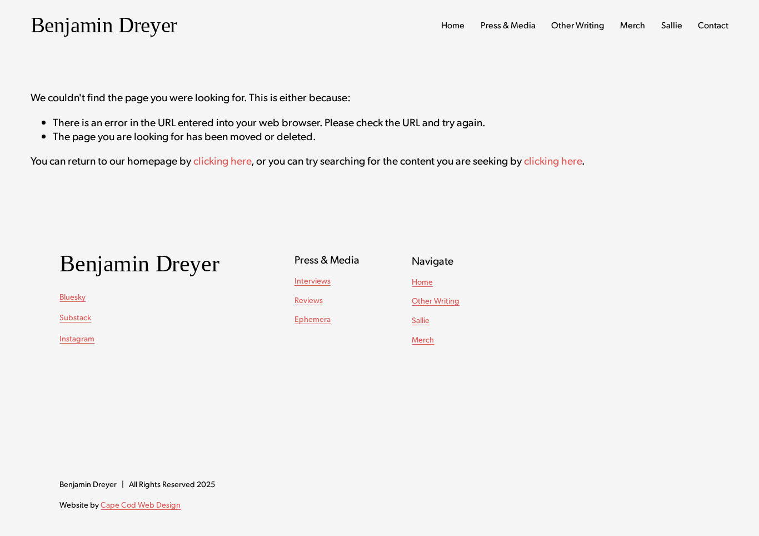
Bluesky (72, 296)
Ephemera (312, 319)
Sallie (671, 25)
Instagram (76, 338)
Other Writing (577, 25)
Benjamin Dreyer (104, 25)
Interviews (312, 280)
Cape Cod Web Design (141, 504)
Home (453, 25)
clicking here (222, 160)
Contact (713, 25)
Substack (75, 317)
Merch (632, 25)
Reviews (308, 300)
